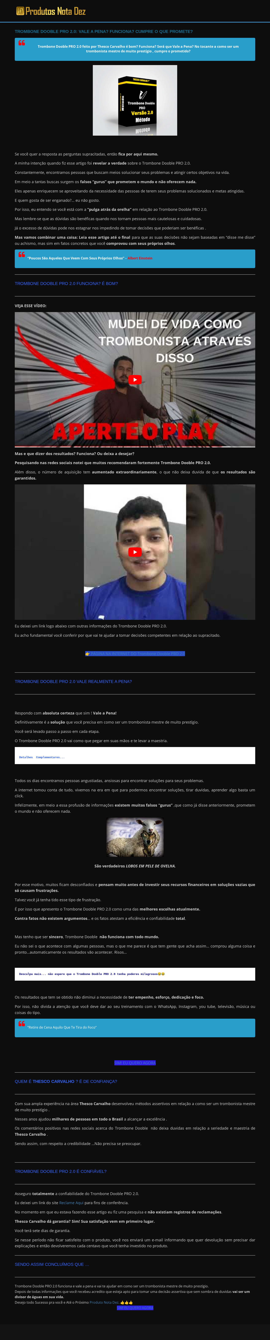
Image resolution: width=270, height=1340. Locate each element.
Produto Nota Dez (104, 1302)
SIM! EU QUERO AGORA (135, 1062)
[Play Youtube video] (135, 379)
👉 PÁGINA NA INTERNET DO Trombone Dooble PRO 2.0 (135, 653)
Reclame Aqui (71, 1202)
